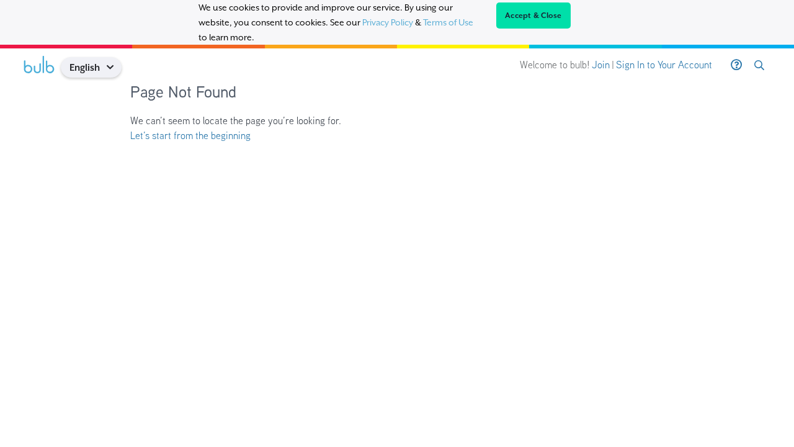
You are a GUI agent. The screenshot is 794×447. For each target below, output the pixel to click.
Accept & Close (533, 15)
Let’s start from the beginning (190, 136)
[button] (114, 67)
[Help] (736, 65)
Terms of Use (448, 22)
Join (601, 65)
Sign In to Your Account (664, 65)
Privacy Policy (387, 22)
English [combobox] (84, 67)
